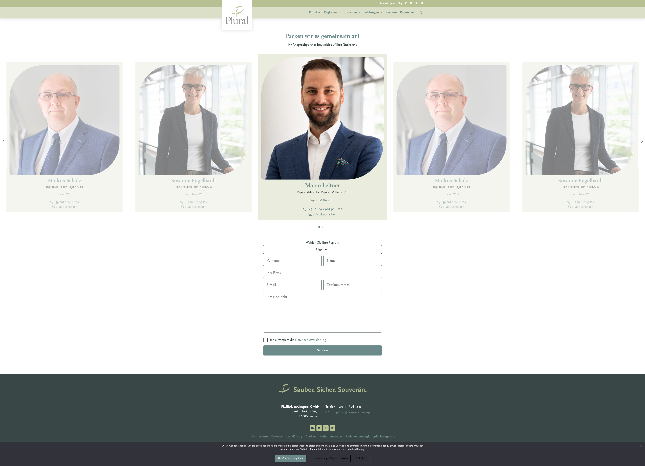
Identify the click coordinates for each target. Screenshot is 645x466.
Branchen (350, 12)
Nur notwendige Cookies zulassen (330, 458)
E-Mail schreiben (324, 214)
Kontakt (384, 3)
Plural (313, 12)
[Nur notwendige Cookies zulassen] (640, 446)
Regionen (330, 12)
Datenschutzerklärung (310, 340)
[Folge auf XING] (411, 3)
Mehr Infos (362, 458)
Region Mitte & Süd (322, 200)
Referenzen (407, 12)
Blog (400, 3)
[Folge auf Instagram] (421, 3)
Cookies (311, 436)
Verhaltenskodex (331, 436)
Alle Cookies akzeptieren (291, 458)
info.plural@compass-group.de (352, 412)
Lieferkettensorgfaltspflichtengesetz (370, 436)
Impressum (260, 436)
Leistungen (371, 12)
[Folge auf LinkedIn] (406, 3)
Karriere (391, 12)
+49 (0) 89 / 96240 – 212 (324, 209)
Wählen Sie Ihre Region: (322, 243)
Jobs (392, 3)
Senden (322, 350)
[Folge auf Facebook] (416, 3)
